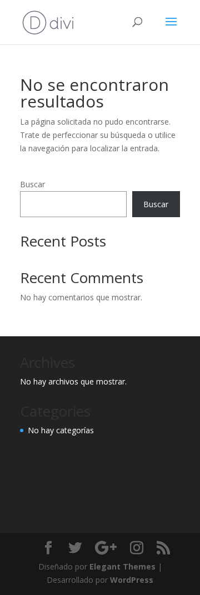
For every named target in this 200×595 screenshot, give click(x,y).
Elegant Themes (122, 566)
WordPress (131, 580)
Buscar (32, 184)
